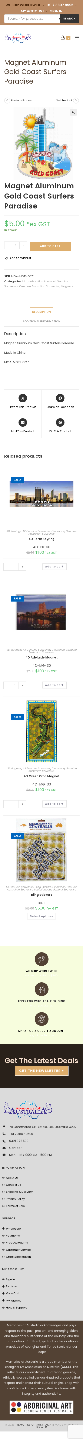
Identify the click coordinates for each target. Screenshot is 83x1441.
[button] (73, 112)
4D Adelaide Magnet (42, 657)
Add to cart (50, 246)
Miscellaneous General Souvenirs (55, 889)
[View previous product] (7, 101)
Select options (41, 916)
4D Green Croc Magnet (42, 776)
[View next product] (76, 101)
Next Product (64, 100)
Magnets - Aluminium (37, 281)
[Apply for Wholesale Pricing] (42, 989)
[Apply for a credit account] (42, 1019)
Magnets (67, 286)
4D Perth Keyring (41, 539)
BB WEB (41, 1427)
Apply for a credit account (41, 1031)
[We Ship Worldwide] (42, 959)
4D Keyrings (14, 531)
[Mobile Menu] (75, 38)
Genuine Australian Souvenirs (39, 286)
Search (69, 18)
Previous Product (22, 100)
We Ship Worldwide (41, 971)
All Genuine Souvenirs (36, 531)
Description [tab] (41, 312)
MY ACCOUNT (32, 11)
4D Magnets (14, 649)
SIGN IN (56, 11)
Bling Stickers (43, 887)
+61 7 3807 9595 (59, 5)
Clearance (58, 531)
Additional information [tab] (41, 321)
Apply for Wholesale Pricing (41, 1001)
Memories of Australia (34, 1424)
